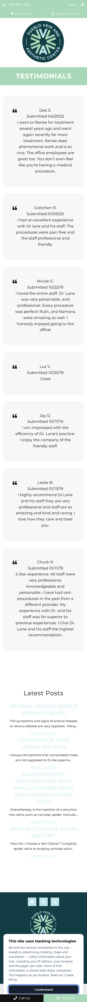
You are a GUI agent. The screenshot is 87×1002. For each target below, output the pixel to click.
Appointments (66, 14)
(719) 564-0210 (19, 5)
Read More (43, 733)
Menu (72, 5)
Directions (23, 14)
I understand (43, 989)
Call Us (24, 998)
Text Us (67, 998)
